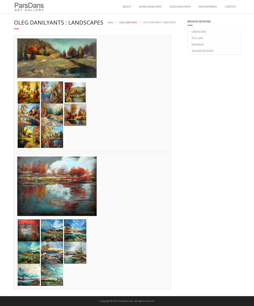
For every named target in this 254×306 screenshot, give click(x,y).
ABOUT (127, 6)
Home (110, 22)
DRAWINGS (198, 44)
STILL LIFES (197, 38)
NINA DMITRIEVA (208, 6)
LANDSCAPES (199, 31)
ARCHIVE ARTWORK (202, 51)
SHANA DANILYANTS (150, 6)
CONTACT (230, 6)
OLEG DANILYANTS (180, 6)
